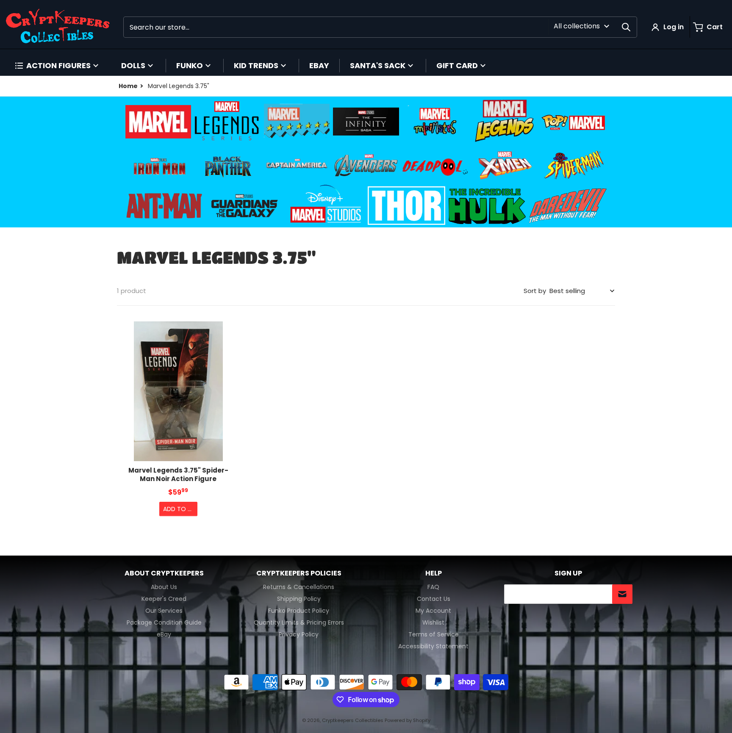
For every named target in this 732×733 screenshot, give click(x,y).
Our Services (164, 610)
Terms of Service (433, 634)
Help (433, 573)
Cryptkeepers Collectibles (353, 720)
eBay (164, 634)
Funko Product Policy (298, 610)
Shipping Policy (299, 599)
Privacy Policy (299, 634)
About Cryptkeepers (164, 573)
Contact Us (433, 599)
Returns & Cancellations (298, 587)
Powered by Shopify (407, 720)
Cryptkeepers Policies (298, 573)
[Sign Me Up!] (622, 594)
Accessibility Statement (433, 646)
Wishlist (433, 622)
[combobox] (380, 27)
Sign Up (568, 573)
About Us (164, 587)
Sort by (535, 290)
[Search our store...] (626, 27)
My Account (433, 610)
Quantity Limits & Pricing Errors (299, 622)
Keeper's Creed (163, 599)
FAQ (433, 587)
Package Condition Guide (164, 622)
